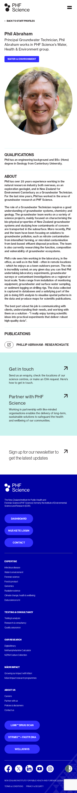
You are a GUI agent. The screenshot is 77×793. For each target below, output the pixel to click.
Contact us (9, 710)
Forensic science (11, 577)
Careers (8, 696)
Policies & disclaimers (13, 705)
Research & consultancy (15, 623)
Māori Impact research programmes (20, 678)
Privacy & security (35, 786)
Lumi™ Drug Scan (22, 725)
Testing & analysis (12, 618)
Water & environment (13, 572)
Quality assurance (12, 627)
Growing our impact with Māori (18, 673)
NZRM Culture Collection (15, 655)
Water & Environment (21, 59)
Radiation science (12, 590)
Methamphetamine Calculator (17, 650)
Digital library (10, 646)
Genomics (9, 586)
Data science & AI (12, 600)
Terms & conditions (13, 786)
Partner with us (11, 701)
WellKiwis (22, 749)
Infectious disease (12, 567)
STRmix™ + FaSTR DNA (22, 737)
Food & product (11, 581)
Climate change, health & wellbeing (19, 595)
